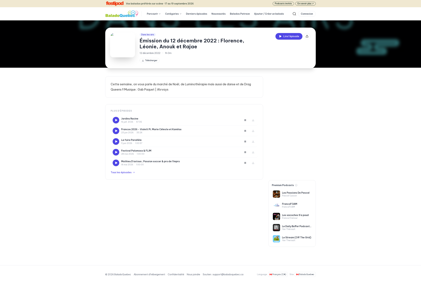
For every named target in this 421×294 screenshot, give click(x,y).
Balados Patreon (240, 13)
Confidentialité (176, 274)
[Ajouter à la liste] (245, 120)
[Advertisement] (292, 125)
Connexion (307, 13)
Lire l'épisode (291, 36)
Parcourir (152, 13)
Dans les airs (147, 34)
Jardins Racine (129, 118)
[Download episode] (253, 120)
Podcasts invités (283, 3)
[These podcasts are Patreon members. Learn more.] (296, 185)
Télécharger (151, 60)
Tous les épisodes (121, 172)
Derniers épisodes (196, 13)
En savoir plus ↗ (305, 3)
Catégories (172, 13)
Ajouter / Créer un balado (269, 13)
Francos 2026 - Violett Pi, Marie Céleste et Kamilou (151, 129)
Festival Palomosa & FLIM (136, 150)
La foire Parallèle (131, 140)
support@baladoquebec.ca (228, 274)
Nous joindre (193, 274)
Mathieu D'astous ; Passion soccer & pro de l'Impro (150, 161)
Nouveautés (218, 13)
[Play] (116, 120)
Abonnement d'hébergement (149, 274)
